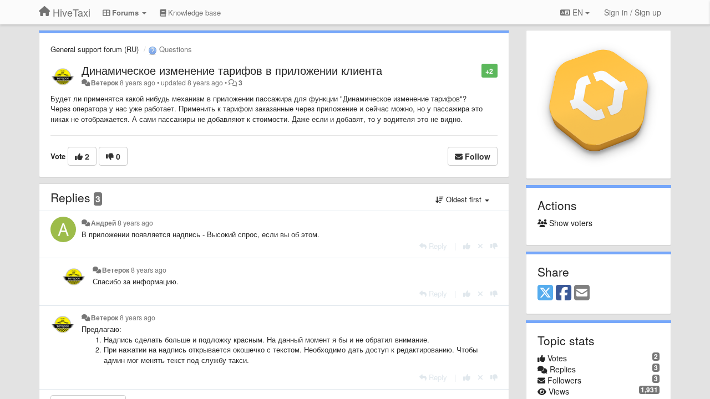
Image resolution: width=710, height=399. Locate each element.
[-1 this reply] (494, 246)
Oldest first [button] (464, 199)
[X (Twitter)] (545, 293)
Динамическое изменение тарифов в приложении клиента (232, 70)
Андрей (103, 223)
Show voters (569, 222)
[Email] (582, 293)
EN (577, 12)
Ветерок (104, 83)
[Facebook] (563, 293)
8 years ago (135, 223)
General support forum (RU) (94, 49)
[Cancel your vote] (480, 246)
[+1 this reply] (466, 246)
